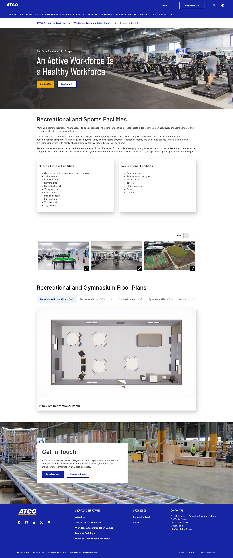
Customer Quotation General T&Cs (84, 552)
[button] (63, 256)
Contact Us (45, 84)
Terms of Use (38, 552)
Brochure (65, 84)
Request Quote (192, 5)
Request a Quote (78, 474)
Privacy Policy (23, 552)
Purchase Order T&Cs (57, 552)
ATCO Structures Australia (51, 23)
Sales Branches (53, 474)
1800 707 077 (185, 529)
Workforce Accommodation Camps (92, 23)
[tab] (57, 299)
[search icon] (214, 5)
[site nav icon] (222, 5)
